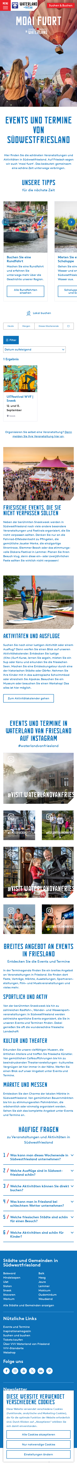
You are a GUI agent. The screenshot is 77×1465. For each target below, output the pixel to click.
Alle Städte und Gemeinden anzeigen (28, 1305)
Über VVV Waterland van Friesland (26, 1344)
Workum (9, 1299)
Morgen (26, 326)
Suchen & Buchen (61, 5)
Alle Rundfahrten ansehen (25, 291)
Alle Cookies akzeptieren (38, 1434)
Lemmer (44, 1286)
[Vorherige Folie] (5, 222)
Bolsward (9, 1273)
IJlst (5, 1282)
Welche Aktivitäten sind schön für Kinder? (37, 1234)
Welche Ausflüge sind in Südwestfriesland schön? (36, 1172)
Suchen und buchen (16, 1335)
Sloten (7, 1286)
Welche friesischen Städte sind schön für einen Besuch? (39, 1219)
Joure (42, 1282)
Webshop (9, 1352)
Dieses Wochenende (49, 326)
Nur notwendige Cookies (38, 1444)
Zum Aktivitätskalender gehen (28, 698)
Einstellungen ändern (38, 1454)
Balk (41, 1273)
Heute (11, 326)
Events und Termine (16, 1327)
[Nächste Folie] (71, 222)
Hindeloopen (11, 1277)
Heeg (42, 1277)
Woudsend (45, 1299)
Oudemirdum (47, 1294)
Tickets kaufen (13, 1339)
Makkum (44, 1290)
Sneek (7, 1290)
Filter (12, 340)
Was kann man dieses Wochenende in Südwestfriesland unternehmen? (39, 1157)
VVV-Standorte (13, 1348)
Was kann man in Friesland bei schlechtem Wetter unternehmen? (37, 1203)
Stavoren (9, 1294)
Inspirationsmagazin (17, 1331)
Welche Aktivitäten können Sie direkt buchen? (39, 1188)
